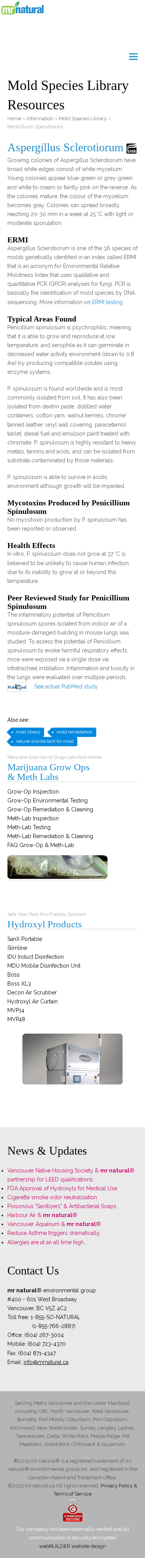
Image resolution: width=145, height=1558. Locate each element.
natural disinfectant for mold (44, 741)
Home (14, 118)
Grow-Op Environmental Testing (47, 800)
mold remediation (74, 732)
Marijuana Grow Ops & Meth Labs (48, 772)
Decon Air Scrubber (32, 992)
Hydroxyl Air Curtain (32, 1001)
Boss (13, 975)
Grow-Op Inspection (33, 792)
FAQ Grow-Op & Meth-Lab (40, 845)
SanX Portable (24, 939)
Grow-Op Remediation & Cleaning (50, 809)
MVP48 (16, 1019)
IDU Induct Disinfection (35, 957)
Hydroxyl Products (44, 924)
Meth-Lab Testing (29, 827)
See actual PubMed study (66, 686)
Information (40, 118)
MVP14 (15, 1010)
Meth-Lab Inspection (33, 818)
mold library (28, 732)
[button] (133, 57)
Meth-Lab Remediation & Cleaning (50, 836)
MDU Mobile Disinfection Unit (43, 966)
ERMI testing (107, 302)
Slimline (17, 948)
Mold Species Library (83, 118)
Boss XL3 (19, 983)
